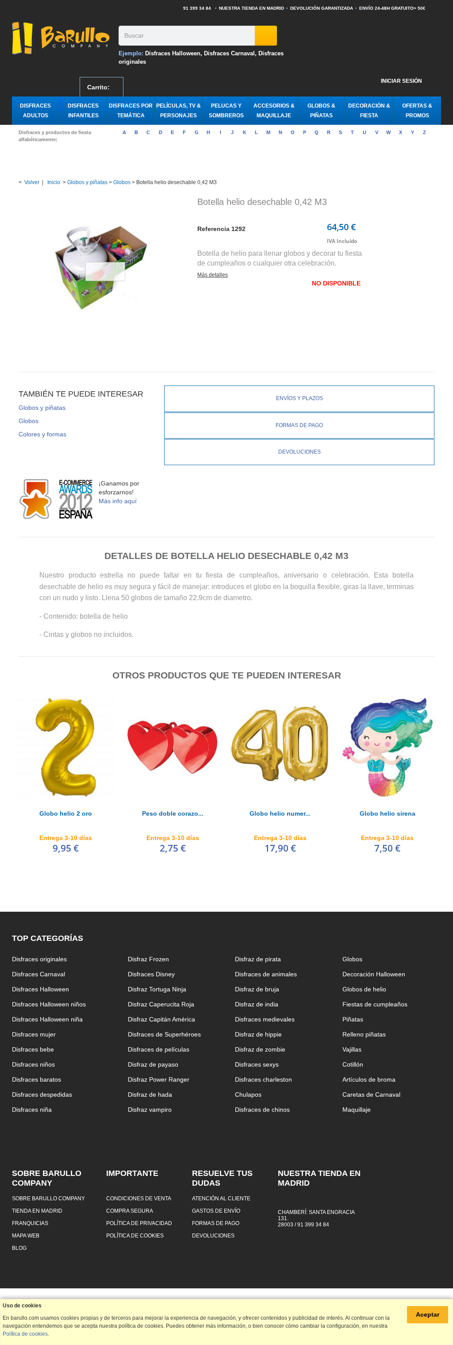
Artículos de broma (368, 1079)
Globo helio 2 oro (65, 813)
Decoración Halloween (373, 974)
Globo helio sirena (387, 813)
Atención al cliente (221, 1198)
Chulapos (248, 1094)
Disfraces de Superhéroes (164, 1034)
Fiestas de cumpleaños (374, 1004)
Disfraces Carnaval (229, 53)
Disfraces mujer (34, 1034)
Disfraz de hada (150, 1094)
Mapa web (25, 1235)
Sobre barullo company (48, 1198)
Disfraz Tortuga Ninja (157, 989)
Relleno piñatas (364, 1034)
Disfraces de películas (158, 1049)
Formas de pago (299, 425)
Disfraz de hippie (258, 1034)
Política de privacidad (139, 1223)
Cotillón (352, 1064)
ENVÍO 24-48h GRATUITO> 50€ (392, 8)
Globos (122, 182)
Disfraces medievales (265, 1019)
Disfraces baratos (36, 1079)
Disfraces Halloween (172, 53)
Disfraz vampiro (150, 1109)
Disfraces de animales (266, 974)
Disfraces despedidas (42, 1094)
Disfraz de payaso (153, 1064)
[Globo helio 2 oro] (65, 747)
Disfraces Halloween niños (49, 1004)
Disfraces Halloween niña (47, 1019)
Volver (32, 182)
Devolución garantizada (321, 8)
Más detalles (212, 275)
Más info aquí (118, 501)
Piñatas (352, 1019)
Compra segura (129, 1211)
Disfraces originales (39, 959)
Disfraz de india (256, 1004)
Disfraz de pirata (258, 959)
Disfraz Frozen (148, 959)
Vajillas (351, 1049)
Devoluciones (299, 452)
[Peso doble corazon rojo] (173, 747)
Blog (19, 1248)
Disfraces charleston (263, 1079)
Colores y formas (42, 434)
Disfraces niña (32, 1109)
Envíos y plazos (299, 398)
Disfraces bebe (33, 1049)
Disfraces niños (33, 1064)
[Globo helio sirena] (387, 747)
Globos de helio (364, 989)
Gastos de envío (216, 1211)
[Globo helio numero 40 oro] (280, 747)
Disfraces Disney (151, 974)
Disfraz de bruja (257, 989)
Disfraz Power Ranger (158, 1079)
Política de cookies (135, 1235)
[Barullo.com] (62, 38)
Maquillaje (356, 1109)
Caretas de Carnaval (371, 1094)
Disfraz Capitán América (161, 1019)
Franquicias (30, 1223)
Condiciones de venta (138, 1198)
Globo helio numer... (280, 813)
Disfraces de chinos (262, 1109)
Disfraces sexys (257, 1064)
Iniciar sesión (401, 81)
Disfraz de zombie (260, 1049)
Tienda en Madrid (37, 1211)
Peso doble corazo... (172, 813)
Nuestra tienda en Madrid (251, 8)
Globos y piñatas (87, 182)
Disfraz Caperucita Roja (161, 1004)
